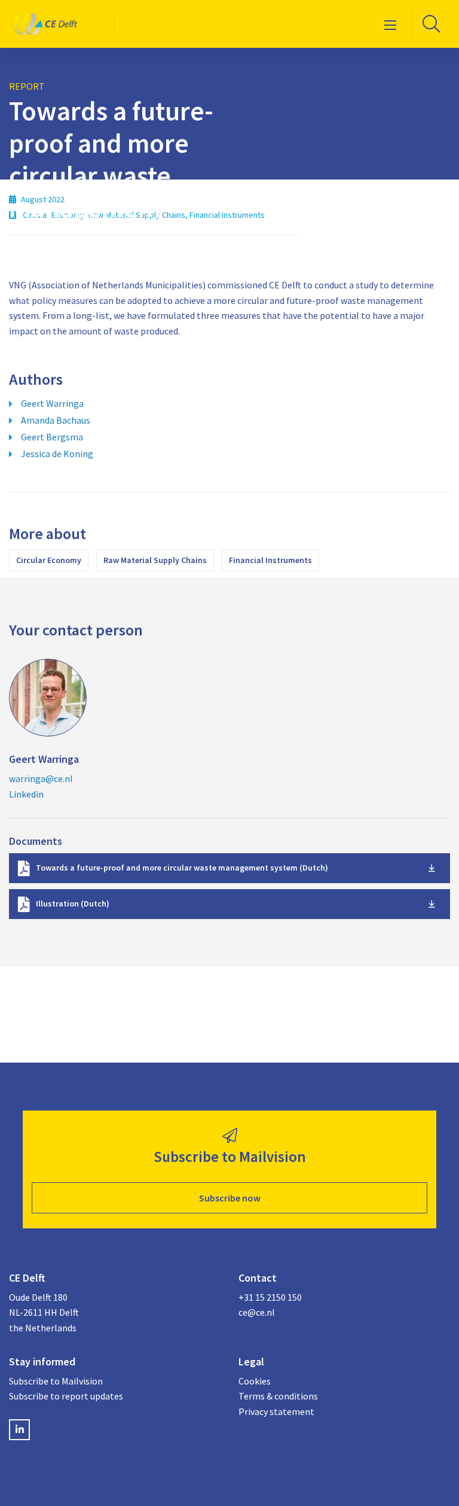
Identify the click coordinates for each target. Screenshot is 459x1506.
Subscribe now (230, 1198)
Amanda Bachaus (55, 420)
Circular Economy (48, 560)
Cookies (254, 1381)
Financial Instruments (270, 560)
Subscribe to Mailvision (56, 1381)
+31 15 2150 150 (270, 1297)
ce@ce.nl (256, 1312)
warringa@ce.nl (41, 778)
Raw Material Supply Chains (155, 560)
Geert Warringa (52, 403)
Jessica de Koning (57, 454)
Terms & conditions (278, 1396)
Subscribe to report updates (66, 1396)
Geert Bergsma (52, 437)
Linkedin (26, 794)
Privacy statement (276, 1411)
